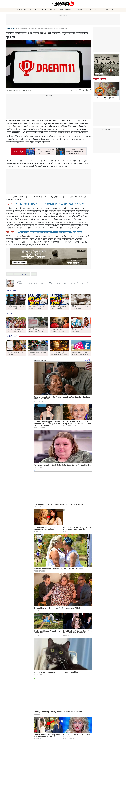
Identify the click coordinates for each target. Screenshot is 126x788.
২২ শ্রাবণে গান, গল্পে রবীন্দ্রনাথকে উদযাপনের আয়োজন (57, 331)
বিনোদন (40, 10)
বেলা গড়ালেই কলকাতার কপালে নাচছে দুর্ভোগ (38, 353)
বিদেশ (34, 10)
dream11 (10, 274)
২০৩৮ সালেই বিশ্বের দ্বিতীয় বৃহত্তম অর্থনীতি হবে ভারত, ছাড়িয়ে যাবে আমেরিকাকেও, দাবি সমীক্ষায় (49, 232)
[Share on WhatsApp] (87, 91)
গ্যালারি (88, 10)
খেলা (46, 10)
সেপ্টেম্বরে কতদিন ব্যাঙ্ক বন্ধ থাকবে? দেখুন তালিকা (36, 307)
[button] (56, 9)
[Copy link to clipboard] (90, 91)
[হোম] (13, 10)
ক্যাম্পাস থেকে (69, 10)
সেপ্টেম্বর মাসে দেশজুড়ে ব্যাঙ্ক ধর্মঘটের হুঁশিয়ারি (15, 307)
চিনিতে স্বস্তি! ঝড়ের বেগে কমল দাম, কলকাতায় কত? (81, 307)
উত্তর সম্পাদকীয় (79, 10)
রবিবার (100, 10)
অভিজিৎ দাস (12, 90)
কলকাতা (19, 10)
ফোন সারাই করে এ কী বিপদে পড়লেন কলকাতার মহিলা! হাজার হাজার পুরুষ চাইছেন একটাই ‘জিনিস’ (50, 203)
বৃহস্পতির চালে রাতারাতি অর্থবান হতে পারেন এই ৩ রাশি (59, 353)
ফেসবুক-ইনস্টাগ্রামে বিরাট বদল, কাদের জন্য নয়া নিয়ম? (80, 353)
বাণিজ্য (61, 10)
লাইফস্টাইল (52, 10)
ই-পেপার (106, 10)
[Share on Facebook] (80, 91)
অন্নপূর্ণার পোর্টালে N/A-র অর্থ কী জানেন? (15, 353)
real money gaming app (22, 274)
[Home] (63, 3)
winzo (33, 274)
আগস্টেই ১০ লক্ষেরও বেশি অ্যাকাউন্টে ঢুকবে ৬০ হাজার (15, 330)
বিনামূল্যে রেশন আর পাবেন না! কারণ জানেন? (80, 330)
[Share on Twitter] (83, 91)
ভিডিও (94, 10)
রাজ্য (25, 10)
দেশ (29, 10)
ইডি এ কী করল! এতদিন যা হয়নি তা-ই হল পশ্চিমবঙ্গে (36, 330)
